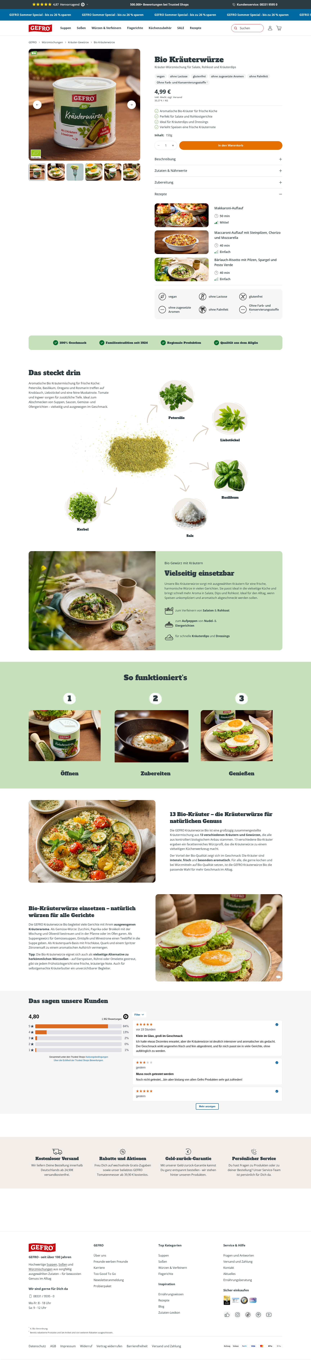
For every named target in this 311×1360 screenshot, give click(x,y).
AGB (53, 1346)
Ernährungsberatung (237, 1280)
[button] (278, 28)
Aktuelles (229, 1274)
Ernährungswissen (171, 1294)
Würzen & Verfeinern (172, 1268)
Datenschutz (37, 1346)
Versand (177, 97)
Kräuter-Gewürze (78, 42)
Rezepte (163, 1300)
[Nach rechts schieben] (131, 104)
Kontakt (228, 1268)
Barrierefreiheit (137, 1346)
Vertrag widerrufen (109, 1346)
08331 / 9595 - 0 (43, 1296)
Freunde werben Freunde (111, 1262)
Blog (161, 1306)
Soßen (62, 1264)
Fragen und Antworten (238, 1255)
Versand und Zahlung (238, 1262)
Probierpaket (102, 1286)
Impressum (68, 1346)
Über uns (100, 1255)
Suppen (52, 1264)
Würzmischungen (52, 42)
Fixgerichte (165, 1274)
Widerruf (86, 1346)
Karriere (99, 1268)
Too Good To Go (105, 1274)
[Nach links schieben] (37, 104)
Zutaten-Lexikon (169, 1313)
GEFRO (33, 42)
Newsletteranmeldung (109, 1280)
